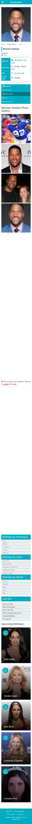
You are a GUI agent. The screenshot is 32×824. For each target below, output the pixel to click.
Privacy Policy (11, 814)
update (6, 384)
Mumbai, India (7, 564)
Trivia (6, 98)
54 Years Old (19, 73)
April (4, 590)
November (18, 60)
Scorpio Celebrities (9, 616)
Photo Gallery (8, 94)
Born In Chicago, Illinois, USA (12, 613)
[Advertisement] (16, 305)
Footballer (4, 53)
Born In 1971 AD (8, 610)
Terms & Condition (19, 811)
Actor (4, 541)
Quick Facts (7, 90)
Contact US (20, 814)
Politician (6, 553)
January (5, 581)
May (4, 593)
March (5, 587)
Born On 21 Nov (8, 604)
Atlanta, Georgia (8, 573)
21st (25, 60)
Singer (5, 544)
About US (9, 811)
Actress (5, 550)
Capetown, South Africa (10, 567)
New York (6, 561)
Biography (7, 86)
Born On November (9, 607)
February (5, 584)
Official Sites (8, 101)
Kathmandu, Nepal (8, 570)
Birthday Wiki (16, 2)
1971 (13, 62)
